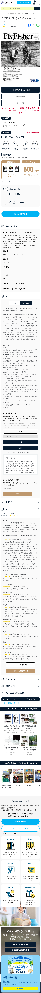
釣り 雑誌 (17, 13)
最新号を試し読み (22, 90)
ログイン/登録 (23, 2)
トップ (3, 13)
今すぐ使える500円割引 (31, 132)
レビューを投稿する (19, 671)
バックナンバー (18, 126)
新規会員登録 (20, 821)
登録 (17, 493)
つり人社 (3, 24)
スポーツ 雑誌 (10, 13)
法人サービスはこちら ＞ (10, 833)
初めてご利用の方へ (20, 829)
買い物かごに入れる (20, 214)
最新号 (7, 126)
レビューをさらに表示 (22, 665)
